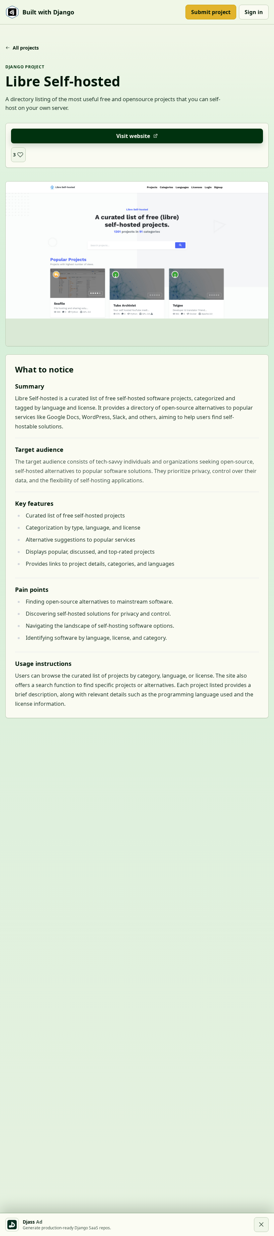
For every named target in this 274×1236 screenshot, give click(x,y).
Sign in (254, 12)
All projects (26, 48)
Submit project (211, 12)
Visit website (133, 136)
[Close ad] (261, 1224)
